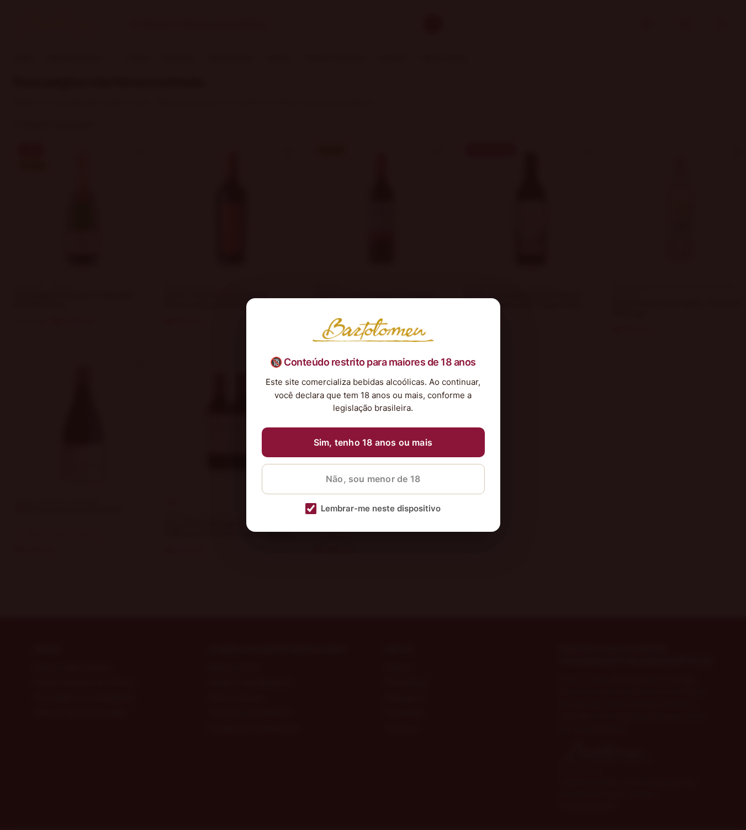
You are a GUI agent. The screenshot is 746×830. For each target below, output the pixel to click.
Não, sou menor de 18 (373, 478)
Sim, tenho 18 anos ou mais (373, 442)
